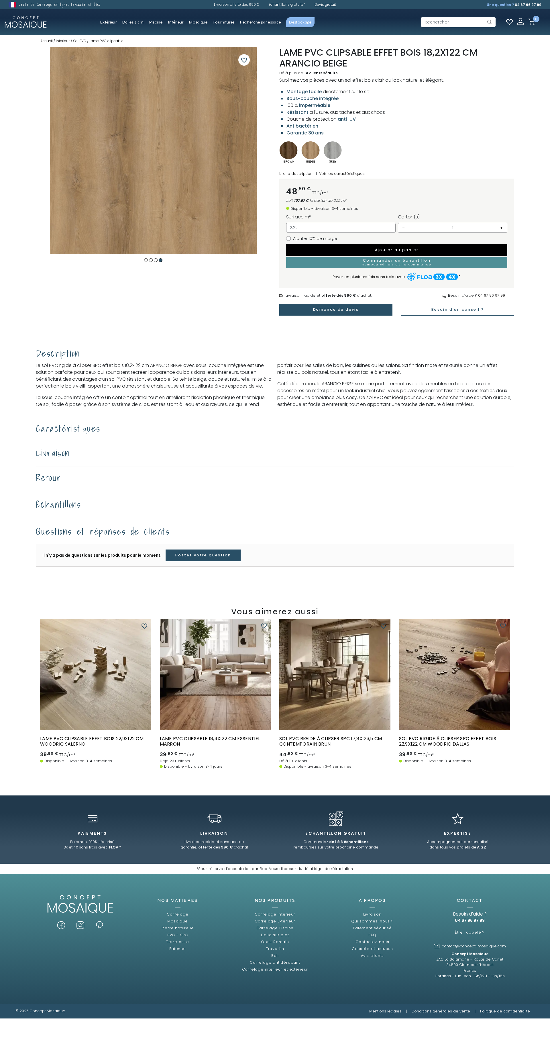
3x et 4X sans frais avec (92, 847)
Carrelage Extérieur (275, 921)
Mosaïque (177, 921)
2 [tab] (151, 260)
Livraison (372, 914)
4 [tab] (160, 260)
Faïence (177, 948)
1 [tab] (146, 260)
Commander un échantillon (397, 262)
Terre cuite (177, 941)
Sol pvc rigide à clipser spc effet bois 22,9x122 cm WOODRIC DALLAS (447, 741)
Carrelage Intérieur (275, 914)
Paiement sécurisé (372, 928)
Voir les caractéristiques (342, 173)
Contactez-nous (372, 941)
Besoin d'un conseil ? (457, 309)
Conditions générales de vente (440, 1011)
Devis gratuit (325, 4)
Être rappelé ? (470, 932)
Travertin (275, 948)
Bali (275, 955)
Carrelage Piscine (275, 928)
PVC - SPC (177, 934)
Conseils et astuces (372, 948)
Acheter (95, 713)
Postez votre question (203, 555)
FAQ (372, 934)
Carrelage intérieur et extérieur (275, 969)
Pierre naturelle (178, 928)
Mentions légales (385, 1011)
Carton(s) (409, 217)
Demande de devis (336, 309)
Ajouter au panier (397, 249)
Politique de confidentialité (505, 1011)
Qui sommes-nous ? (372, 921)
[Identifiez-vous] (520, 21)
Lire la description (296, 173)
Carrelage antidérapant (275, 962)
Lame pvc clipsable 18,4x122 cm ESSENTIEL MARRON (210, 741)
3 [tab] (156, 260)
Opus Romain (275, 941)
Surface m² (298, 217)
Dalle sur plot (275, 934)
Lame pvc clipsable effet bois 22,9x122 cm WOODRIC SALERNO (92, 741)
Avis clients (372, 955)
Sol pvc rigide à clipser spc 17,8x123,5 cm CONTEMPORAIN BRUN (330, 741)
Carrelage (177, 914)
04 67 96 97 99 (528, 4)
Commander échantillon (96, 724)
